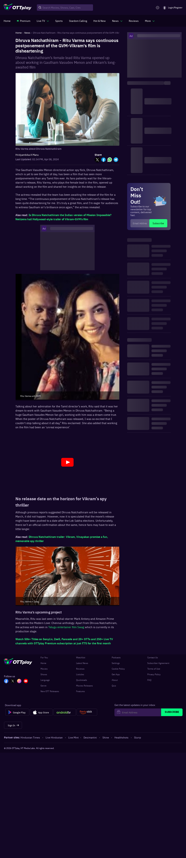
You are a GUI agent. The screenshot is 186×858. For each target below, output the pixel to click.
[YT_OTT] (26, 681)
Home (43, 663)
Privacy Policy (154, 674)
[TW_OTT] (13, 681)
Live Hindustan (54, 737)
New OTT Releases (50, 691)
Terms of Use (153, 668)
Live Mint (73, 737)
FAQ (149, 679)
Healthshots (121, 737)
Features (80, 691)
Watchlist (80, 657)
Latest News (82, 663)
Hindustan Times (30, 737)
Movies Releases (84, 685)
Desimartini (90, 737)
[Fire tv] (87, 712)
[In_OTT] (19, 681)
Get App (116, 674)
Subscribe (158, 223)
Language (45, 679)
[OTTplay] (17, 7)
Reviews (80, 668)
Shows (44, 674)
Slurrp (137, 737)
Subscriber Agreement (158, 663)
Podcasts (116, 657)
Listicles (80, 674)
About (115, 679)
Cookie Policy (118, 668)
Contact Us (152, 657)
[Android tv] (64, 712)
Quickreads (81, 679)
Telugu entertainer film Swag (66, 627)
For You (44, 657)
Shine (105, 737)
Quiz (114, 685)
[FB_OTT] (6, 681)
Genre (43, 685)
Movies (44, 668)
